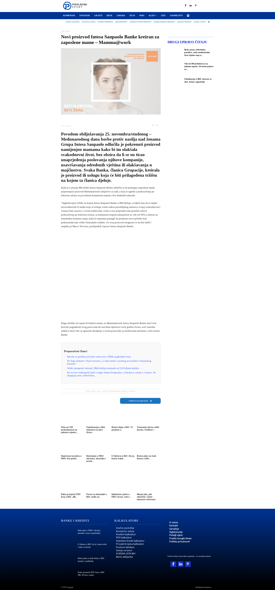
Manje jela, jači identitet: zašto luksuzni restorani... (147, 497)
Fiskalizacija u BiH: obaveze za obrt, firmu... (95, 430)
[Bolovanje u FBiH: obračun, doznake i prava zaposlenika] (98, 447)
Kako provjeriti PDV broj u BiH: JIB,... (70, 495)
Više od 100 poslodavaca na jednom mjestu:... (69, 430)
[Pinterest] (196, 6)
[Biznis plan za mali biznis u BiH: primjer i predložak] (149, 447)
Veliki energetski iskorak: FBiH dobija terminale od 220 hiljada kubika (103, 368)
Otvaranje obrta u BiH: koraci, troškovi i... (148, 428)
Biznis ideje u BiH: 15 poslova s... (122, 428)
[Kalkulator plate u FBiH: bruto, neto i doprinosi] (123, 486)
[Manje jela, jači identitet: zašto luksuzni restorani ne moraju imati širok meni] (149, 486)
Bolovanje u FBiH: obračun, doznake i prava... (96, 458)
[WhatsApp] (114, 119)
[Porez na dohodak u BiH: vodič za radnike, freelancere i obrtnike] (98, 486)
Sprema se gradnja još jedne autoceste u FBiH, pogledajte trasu (99, 356)
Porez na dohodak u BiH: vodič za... (96, 495)
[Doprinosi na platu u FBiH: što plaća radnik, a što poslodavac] (73, 447)
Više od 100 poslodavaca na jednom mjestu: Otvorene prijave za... (198, 66)
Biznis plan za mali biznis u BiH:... (146, 457)
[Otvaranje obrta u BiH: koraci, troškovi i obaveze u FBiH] (149, 419)
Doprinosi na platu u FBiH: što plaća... (71, 457)
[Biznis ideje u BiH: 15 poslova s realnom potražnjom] (123, 419)
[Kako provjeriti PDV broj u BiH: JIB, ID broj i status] (73, 486)
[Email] (127, 119)
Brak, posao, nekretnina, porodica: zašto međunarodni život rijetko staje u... (197, 52)
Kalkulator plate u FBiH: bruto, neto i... (122, 495)
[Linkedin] (191, 6)
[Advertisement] (110, 275)
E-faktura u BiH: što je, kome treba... (123, 457)
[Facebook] (185, 6)
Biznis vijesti (65, 31)
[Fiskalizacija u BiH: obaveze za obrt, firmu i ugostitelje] (98, 419)
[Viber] (121, 119)
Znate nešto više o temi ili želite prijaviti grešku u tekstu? (110, 391)
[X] (101, 119)
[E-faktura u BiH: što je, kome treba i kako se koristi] (123, 447)
